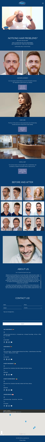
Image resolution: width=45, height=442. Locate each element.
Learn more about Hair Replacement (22, 87)
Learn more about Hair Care (22, 129)
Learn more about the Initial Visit (22, 171)
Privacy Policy (22, 440)
